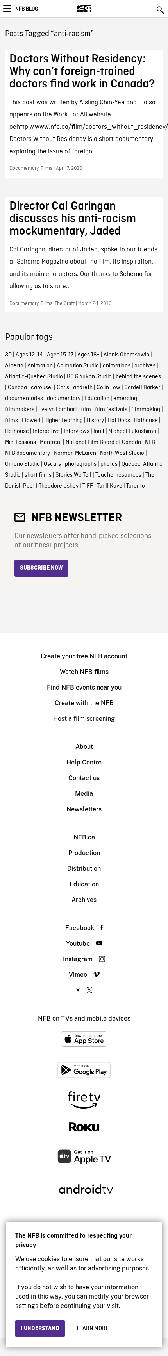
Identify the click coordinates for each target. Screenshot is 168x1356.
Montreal (51, 442)
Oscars (52, 464)
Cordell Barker (142, 388)
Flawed (31, 420)
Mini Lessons (20, 442)
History (95, 420)
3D (8, 355)
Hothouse (146, 420)
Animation (40, 366)
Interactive (46, 431)
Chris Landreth (75, 388)
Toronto (135, 486)
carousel (42, 388)
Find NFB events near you (84, 687)
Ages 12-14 (29, 355)
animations (116, 366)
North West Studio (122, 453)
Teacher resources (118, 475)
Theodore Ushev (59, 486)
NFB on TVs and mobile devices (84, 1018)
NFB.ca (84, 837)
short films (38, 475)
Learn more (93, 1329)
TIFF (87, 486)
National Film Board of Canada (103, 442)
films (11, 420)
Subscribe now (41, 568)
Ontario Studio (22, 464)
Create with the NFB (84, 703)
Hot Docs (119, 420)
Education (96, 399)
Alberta (14, 366)
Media (84, 793)
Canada (17, 388)
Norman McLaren (75, 453)
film (86, 409)
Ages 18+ (88, 355)
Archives (84, 899)
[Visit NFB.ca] (97, 8)
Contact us (84, 778)
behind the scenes (138, 377)
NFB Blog (26, 8)
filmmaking (145, 409)
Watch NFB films (84, 671)
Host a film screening (84, 718)
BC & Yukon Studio (89, 377)
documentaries (24, 399)
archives (144, 366)
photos (109, 464)
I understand (40, 1329)
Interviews (76, 431)
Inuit (98, 431)
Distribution (84, 868)
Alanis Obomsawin (126, 355)
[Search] (161, 10)
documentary (63, 399)
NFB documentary (27, 453)
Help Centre (84, 762)
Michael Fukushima (132, 431)
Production (84, 853)
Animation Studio (78, 366)
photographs (81, 464)
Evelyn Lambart (57, 409)
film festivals (111, 409)
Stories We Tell (73, 475)
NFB (150, 442)
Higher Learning (63, 420)
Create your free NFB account (84, 656)
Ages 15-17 (60, 355)
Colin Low (108, 388)
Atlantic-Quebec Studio (34, 377)
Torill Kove (109, 486)
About (84, 746)
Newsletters (84, 809)
